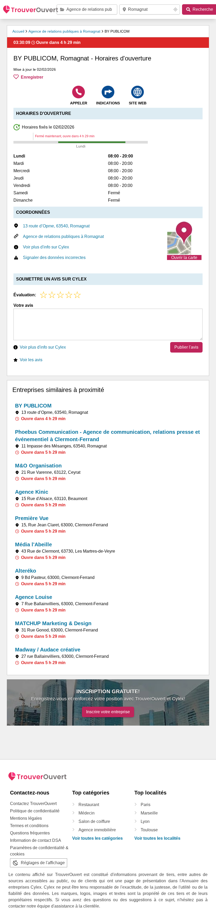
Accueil (18, 31)
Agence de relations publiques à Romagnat (64, 31)
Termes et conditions (29, 825)
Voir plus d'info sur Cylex (46, 247)
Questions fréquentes (30, 833)
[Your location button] (175, 9)
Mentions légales (26, 818)
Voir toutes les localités (157, 838)
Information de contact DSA (35, 840)
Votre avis (23, 305)
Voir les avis (31, 360)
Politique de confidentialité (35, 811)
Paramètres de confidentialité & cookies (39, 850)
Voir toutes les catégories (97, 838)
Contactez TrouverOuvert (33, 803)
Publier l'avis (186, 347)
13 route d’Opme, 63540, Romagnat (56, 226)
